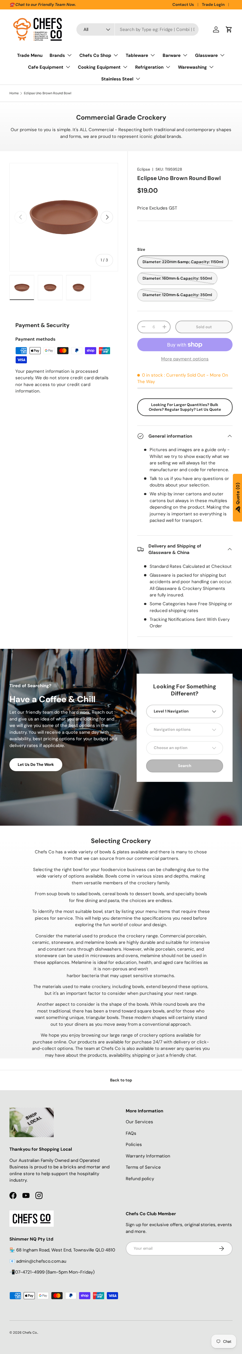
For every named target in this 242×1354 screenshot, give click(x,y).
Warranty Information (148, 1156)
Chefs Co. (29, 1332)
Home (14, 93)
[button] (229, 29)
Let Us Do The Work (36, 764)
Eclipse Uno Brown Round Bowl (47, 93)
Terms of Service (143, 1167)
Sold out (204, 326)
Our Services (139, 1122)
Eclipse (143, 169)
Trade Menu (29, 55)
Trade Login (213, 4)
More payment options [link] (185, 359)
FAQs (131, 1133)
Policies (134, 1144)
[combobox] (137, 29)
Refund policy (140, 1179)
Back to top (121, 1080)
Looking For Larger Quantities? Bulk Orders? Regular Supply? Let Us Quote (185, 407)
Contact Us (183, 4)
